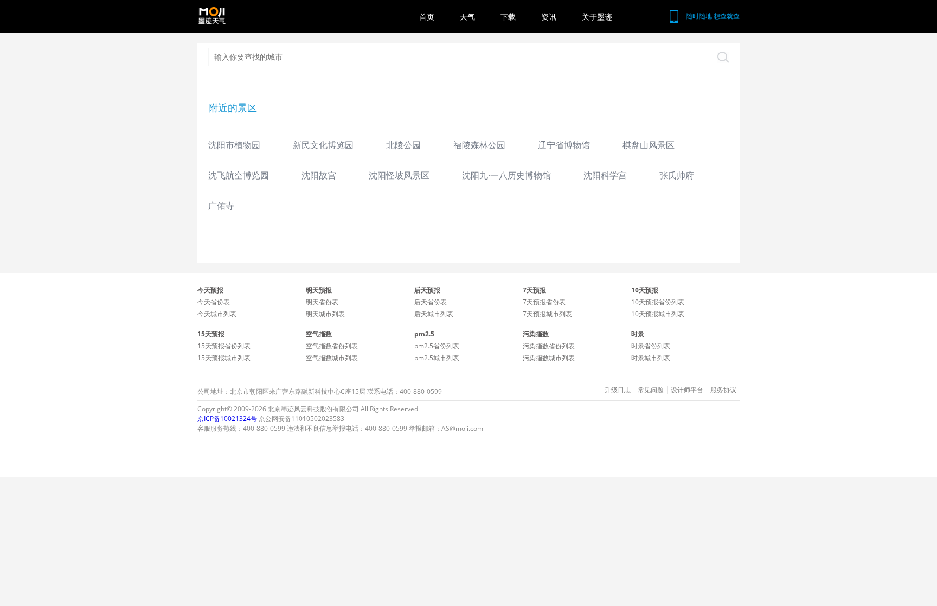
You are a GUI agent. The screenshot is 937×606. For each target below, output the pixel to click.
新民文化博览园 (323, 145)
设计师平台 (687, 390)
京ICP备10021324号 (227, 418)
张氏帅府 (676, 175)
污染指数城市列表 (549, 357)
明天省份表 (322, 302)
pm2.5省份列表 (436, 345)
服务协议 (723, 390)
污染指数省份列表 (549, 345)
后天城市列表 (433, 313)
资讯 (548, 16)
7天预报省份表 (544, 302)
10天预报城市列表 (657, 313)
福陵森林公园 (479, 145)
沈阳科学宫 (605, 175)
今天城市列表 (216, 313)
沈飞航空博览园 (238, 175)
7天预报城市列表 (547, 313)
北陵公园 (403, 145)
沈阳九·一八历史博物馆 (506, 175)
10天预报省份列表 (657, 302)
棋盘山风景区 (648, 145)
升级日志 (618, 390)
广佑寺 (221, 206)
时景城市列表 (650, 357)
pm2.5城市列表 (436, 357)
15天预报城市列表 (224, 357)
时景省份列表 (650, 345)
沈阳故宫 (318, 175)
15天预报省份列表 (224, 345)
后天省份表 (430, 302)
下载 (508, 16)
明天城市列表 (325, 313)
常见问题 (651, 390)
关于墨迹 (597, 16)
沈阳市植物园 (234, 145)
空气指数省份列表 (332, 345)
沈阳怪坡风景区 (399, 175)
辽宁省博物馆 (564, 145)
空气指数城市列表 (332, 357)
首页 (426, 16)
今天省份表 (213, 302)
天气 (467, 16)
